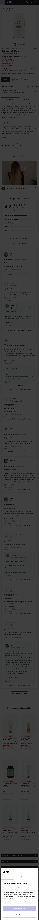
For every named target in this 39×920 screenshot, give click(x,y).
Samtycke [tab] (7, 877)
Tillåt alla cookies (19, 908)
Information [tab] (19, 877)
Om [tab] (31, 877)
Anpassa (18, 915)
